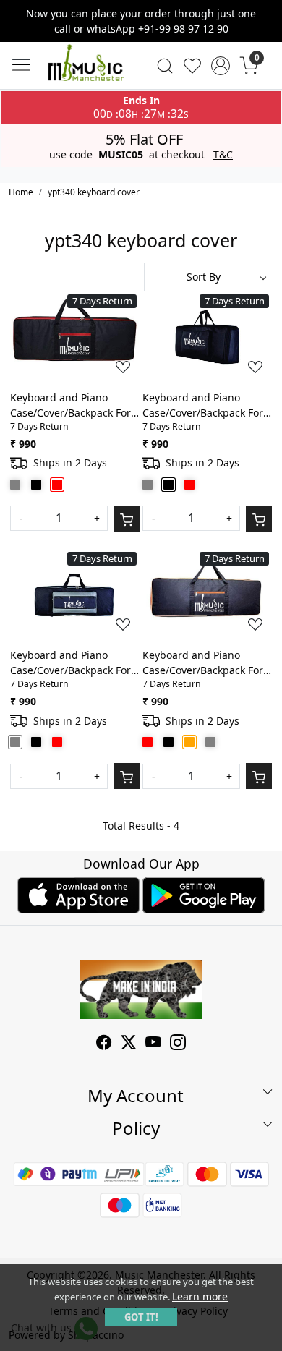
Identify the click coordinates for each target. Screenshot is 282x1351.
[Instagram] (178, 1044)
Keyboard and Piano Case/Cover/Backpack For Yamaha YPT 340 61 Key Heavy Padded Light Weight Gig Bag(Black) (202, 405)
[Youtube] (153, 1044)
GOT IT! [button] (141, 1317)
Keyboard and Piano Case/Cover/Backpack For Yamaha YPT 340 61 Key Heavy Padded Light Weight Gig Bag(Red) (70, 405)
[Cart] (127, 519)
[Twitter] (129, 1044)
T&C (223, 154)
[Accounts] (221, 65)
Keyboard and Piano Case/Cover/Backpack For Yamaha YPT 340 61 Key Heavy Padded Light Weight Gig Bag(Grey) (70, 663)
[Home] (86, 65)
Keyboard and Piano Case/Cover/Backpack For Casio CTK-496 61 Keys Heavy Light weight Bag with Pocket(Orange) (202, 663)
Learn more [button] (200, 1296)
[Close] (265, 16)
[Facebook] (104, 1044)
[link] (164, 65)
